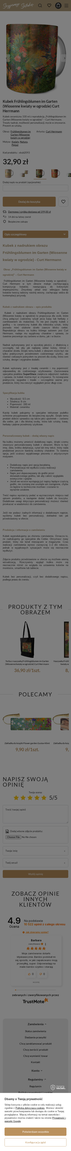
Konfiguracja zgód (35, 1142)
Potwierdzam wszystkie (35, 1131)
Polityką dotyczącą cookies (30, 1108)
